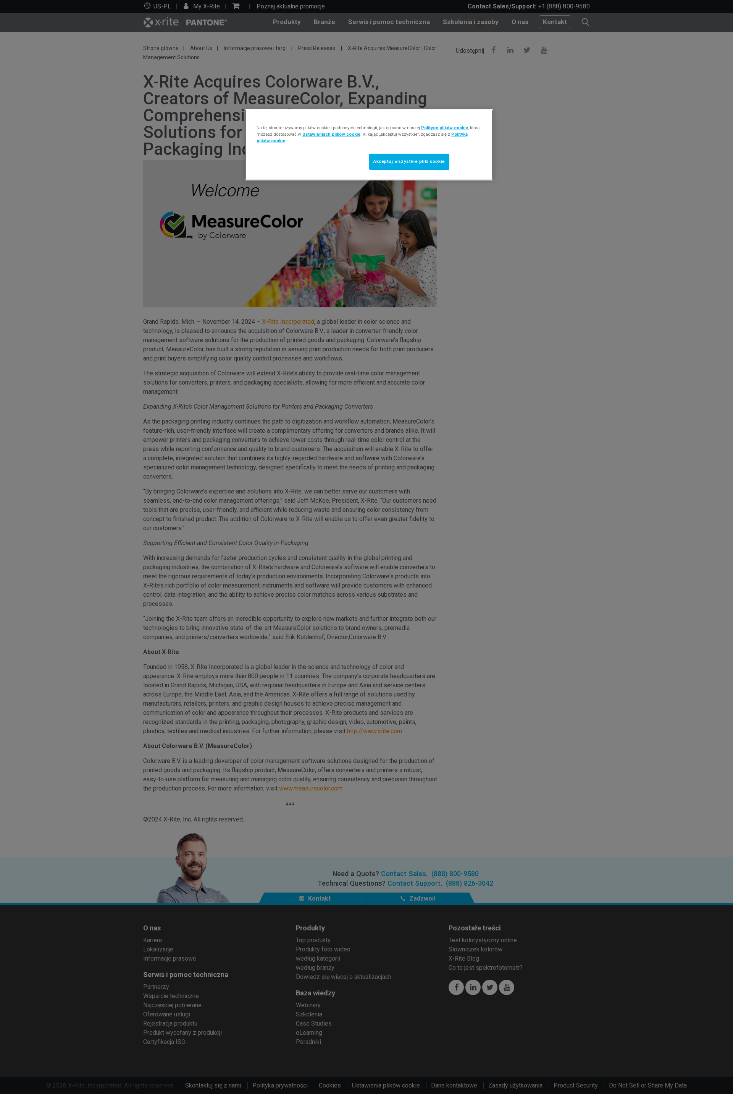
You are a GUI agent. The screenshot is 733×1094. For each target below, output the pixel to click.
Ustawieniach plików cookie (331, 134)
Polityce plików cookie (444, 127)
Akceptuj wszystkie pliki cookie (409, 161)
